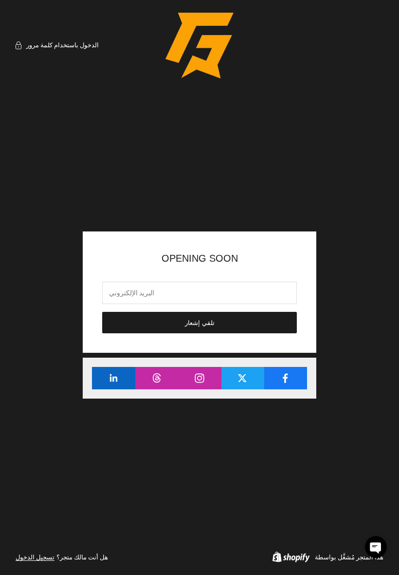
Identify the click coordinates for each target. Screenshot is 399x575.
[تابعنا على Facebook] (285, 378)
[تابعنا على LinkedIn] (113, 378)
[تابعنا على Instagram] (199, 378)
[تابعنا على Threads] (156, 378)
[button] (376, 547)
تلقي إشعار (200, 322)
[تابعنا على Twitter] (242, 378)
